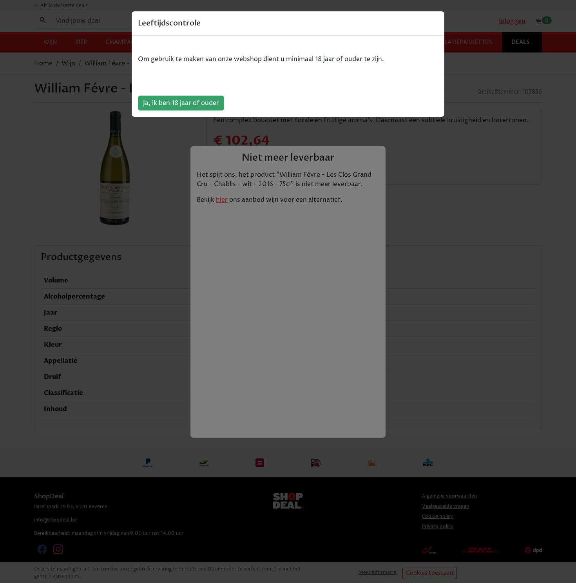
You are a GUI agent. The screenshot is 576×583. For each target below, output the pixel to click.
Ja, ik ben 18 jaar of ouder (181, 103)
